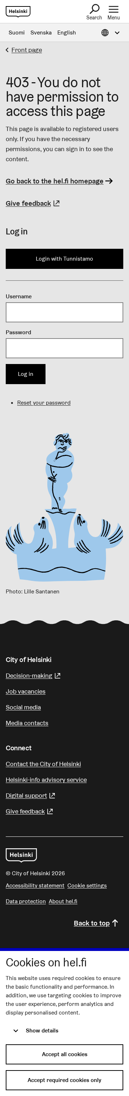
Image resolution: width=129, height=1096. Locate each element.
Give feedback (34, 203)
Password (18, 332)
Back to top (92, 923)
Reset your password (44, 402)
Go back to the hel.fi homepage (55, 181)
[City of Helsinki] (21, 855)
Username (19, 296)
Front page (26, 50)
